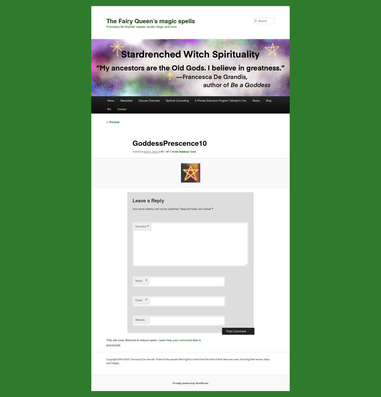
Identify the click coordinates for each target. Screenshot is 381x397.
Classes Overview (149, 100)
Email (141, 300)
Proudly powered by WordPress (190, 383)
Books (256, 100)
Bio (109, 109)
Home (110, 100)
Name (141, 281)
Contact (121, 109)
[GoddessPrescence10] (190, 173)
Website (140, 320)
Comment (142, 226)
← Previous (112, 122)
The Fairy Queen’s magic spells (150, 20)
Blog (268, 100)
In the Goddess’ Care (184, 151)
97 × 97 (165, 151)
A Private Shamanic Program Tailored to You (220, 100)
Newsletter (126, 100)
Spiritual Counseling (177, 100)
